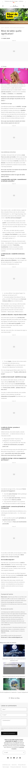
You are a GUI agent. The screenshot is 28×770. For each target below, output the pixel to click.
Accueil (2, 27)
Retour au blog (15, 698)
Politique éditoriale (22, 764)
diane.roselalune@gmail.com (15, 637)
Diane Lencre (14, 764)
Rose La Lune (7, 764)
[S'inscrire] (23, 752)
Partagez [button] (5, 66)
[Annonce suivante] (25, 1)
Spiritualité (7, 27)
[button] (2, 6)
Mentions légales (6, 766)
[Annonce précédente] (2, 1)
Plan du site (24, 766)
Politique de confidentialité (15, 766)
